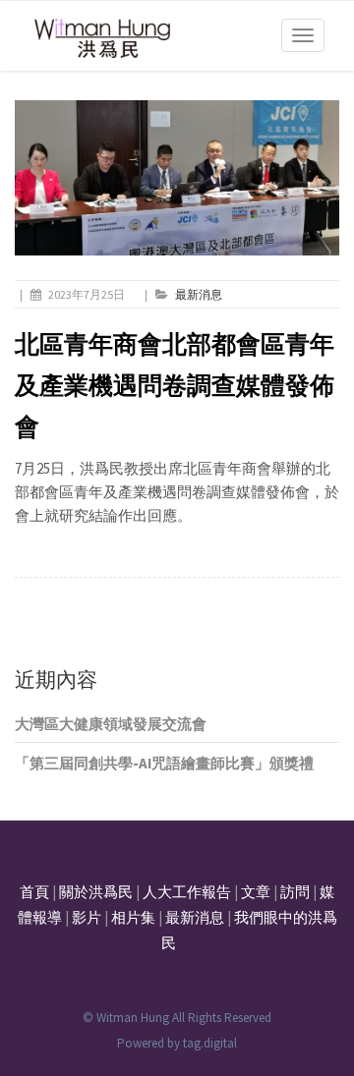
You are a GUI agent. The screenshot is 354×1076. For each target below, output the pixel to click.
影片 (86, 917)
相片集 (133, 917)
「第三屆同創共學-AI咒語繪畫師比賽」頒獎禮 (164, 763)
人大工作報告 (187, 891)
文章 (255, 891)
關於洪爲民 (96, 891)
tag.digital (210, 1043)
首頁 (34, 891)
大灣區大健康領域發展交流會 (110, 723)
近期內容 (56, 679)
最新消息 (198, 294)
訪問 (295, 891)
